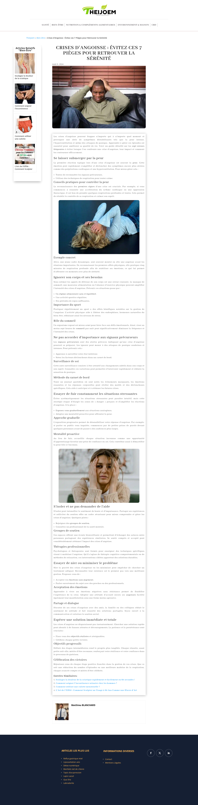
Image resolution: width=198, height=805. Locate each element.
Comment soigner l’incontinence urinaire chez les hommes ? (86, 683)
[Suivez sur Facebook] (151, 753)
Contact (108, 759)
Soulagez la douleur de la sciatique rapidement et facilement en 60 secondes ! (95, 680)
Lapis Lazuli (68, 776)
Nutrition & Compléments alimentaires (90, 25)
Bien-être (57, 25)
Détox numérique (71, 765)
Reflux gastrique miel (73, 758)
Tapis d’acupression (72, 772)
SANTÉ (45, 25)
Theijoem (30, 38)
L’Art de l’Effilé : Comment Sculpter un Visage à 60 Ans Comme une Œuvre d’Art (96, 690)
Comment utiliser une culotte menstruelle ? (78, 687)
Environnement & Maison (133, 25)
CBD (154, 25)
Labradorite (68, 783)
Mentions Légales (113, 762)
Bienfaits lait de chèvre (73, 769)
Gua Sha (67, 779)
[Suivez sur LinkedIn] (169, 753)
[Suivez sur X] (160, 753)
